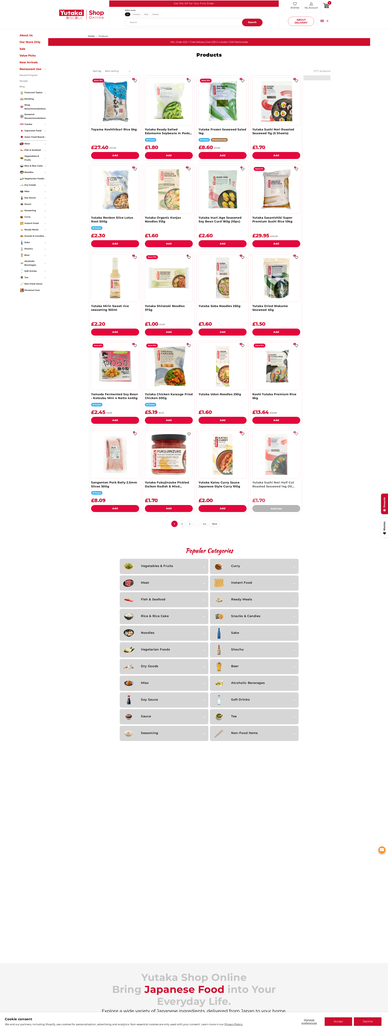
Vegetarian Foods (155, 649)
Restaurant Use (30, 69)
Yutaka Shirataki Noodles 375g (165, 308)
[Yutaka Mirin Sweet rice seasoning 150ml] (115, 278)
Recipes (155, 14)
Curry (235, 566)
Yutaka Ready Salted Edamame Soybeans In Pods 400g (167, 131)
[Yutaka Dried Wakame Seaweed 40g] (276, 278)
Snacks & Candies (245, 616)
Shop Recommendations (35, 107)
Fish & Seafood (153, 599)
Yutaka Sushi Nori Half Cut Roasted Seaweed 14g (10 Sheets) (273, 484)
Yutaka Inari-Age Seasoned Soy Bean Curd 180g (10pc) (220, 219)
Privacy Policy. (233, 1024)
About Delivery (301, 21)
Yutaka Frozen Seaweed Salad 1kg (222, 131)
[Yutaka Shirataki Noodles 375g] (169, 278)
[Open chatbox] (382, 850)
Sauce (146, 716)
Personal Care (32, 290)
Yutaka (28, 124)
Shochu (237, 649)
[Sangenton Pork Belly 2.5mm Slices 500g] (115, 454)
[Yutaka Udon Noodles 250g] (222, 366)
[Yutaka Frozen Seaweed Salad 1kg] (222, 101)
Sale (22, 49)
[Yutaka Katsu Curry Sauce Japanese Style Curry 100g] (222, 454)
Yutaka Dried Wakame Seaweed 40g (270, 308)
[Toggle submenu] (46, 69)
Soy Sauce (149, 699)
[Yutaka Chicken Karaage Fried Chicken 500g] (169, 366)
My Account (311, 7)
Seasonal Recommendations (35, 116)
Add (115, 155)
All (128, 14)
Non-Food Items (244, 733)
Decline (368, 1021)
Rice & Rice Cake (155, 616)
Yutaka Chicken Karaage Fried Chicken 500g (169, 396)
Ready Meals (241, 599)
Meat (145, 582)
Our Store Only (30, 42)
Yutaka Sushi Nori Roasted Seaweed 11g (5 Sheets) (273, 131)
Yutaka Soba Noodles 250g (220, 306)
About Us (26, 35)
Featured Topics (33, 92)
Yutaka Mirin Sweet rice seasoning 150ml (110, 308)
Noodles (147, 633)
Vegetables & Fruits (157, 566)
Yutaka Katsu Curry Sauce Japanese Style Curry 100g (219, 484)
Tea (234, 716)
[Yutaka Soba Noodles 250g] (222, 278)
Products (136, 14)
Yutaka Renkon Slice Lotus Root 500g (112, 219)
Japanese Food (32, 130)
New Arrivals (29, 62)
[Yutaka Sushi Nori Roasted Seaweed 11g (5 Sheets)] (276, 101)
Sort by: (97, 71)
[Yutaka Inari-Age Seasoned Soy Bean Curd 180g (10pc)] (222, 189)
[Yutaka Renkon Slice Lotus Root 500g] (115, 189)
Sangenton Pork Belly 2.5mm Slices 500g (114, 484)
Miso (145, 683)
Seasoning (149, 733)
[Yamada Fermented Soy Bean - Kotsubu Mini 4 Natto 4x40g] (115, 366)
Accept (338, 1021)
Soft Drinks (240, 699)
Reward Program (29, 75)
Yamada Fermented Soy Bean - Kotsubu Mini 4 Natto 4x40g (114, 396)
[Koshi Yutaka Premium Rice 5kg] (276, 366)
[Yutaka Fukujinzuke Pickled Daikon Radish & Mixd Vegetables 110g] (169, 454)
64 (204, 523)
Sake (235, 633)
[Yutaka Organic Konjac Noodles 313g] (169, 189)
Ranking (29, 98)
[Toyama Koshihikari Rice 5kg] (115, 101)
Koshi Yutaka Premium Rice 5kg (274, 396)
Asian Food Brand (34, 137)
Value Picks (28, 55)
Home (91, 36)
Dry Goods (149, 666)
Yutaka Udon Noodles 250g (220, 394)
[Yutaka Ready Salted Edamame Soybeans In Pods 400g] (169, 101)
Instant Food (241, 582)
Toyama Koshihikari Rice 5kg (114, 129)
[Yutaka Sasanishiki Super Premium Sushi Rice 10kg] (276, 189)
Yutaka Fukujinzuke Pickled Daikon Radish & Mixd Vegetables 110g (167, 484)
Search (252, 22)
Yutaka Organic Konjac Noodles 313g (163, 219)
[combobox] (194, 22)
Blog (146, 14)
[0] (326, 5)
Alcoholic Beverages (248, 683)
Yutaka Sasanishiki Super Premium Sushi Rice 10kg (272, 219)
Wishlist (294, 7)
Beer (235, 666)
